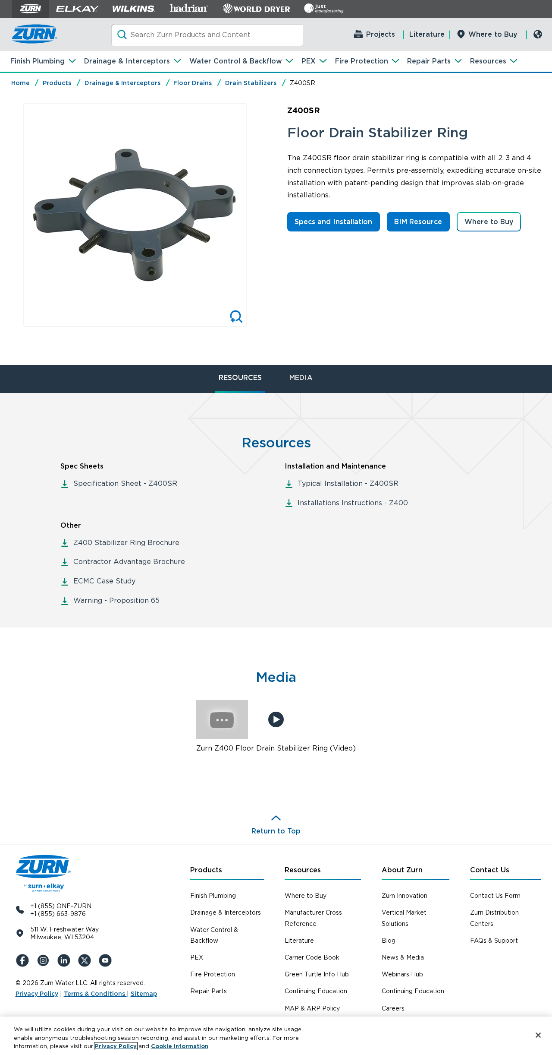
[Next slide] (255, 215)
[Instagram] (44, 960)
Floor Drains (192, 82)
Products (57, 82)
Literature (427, 34)
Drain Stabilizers (250, 82)
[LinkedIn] (65, 960)
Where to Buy (493, 34)
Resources (488, 61)
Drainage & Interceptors (127, 61)
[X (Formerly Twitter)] (86, 960)
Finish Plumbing (37, 61)
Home (20, 82)
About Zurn (402, 870)
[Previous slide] (14, 215)
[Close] (538, 1035)
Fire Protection (361, 61)
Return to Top (276, 831)
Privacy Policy (37, 993)
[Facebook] (24, 960)
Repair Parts (429, 61)
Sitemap (144, 993)
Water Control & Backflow (235, 61)
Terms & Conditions (95, 993)
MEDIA (301, 378)
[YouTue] (107, 960)
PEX (308, 61)
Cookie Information (179, 1046)
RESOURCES (240, 378)
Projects (380, 34)
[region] (276, 1036)
